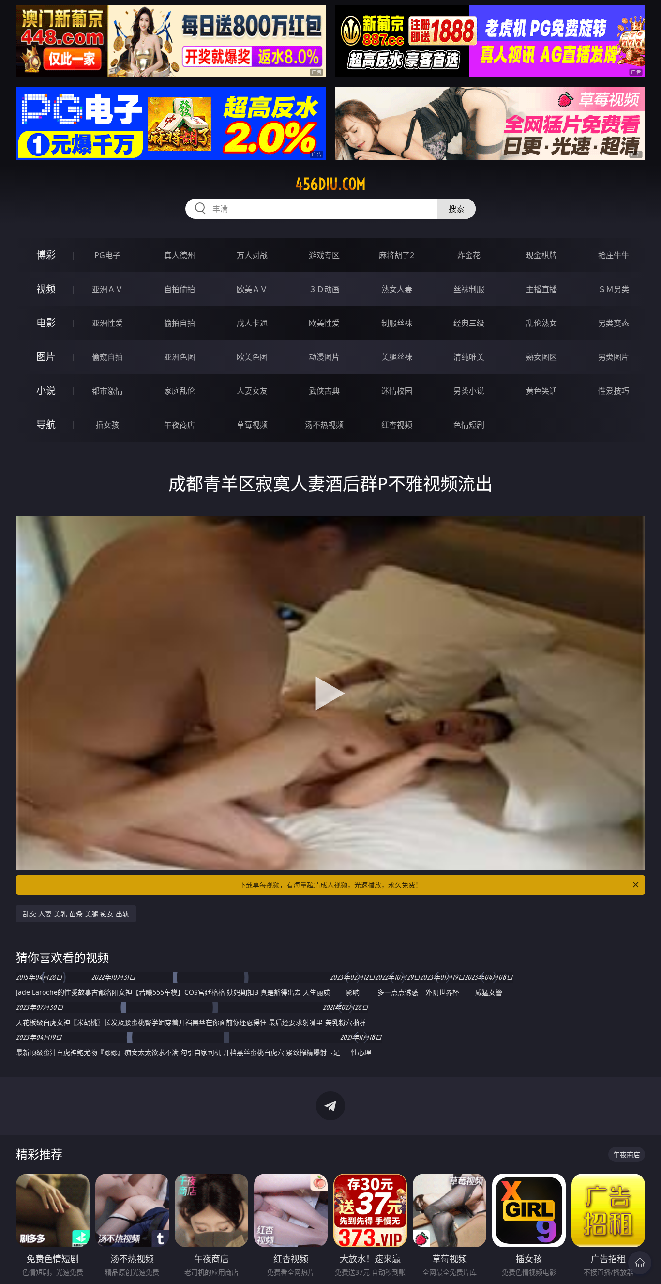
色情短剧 (468, 424)
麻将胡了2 (396, 255)
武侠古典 (324, 391)
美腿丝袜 (396, 357)
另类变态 (613, 323)
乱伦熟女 (541, 323)
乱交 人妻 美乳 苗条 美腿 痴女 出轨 (76, 913)
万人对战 (252, 255)
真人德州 (179, 255)
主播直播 (541, 289)
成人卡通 (252, 323)
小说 (46, 390)
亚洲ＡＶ (107, 289)
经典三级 (468, 323)
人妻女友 (252, 391)
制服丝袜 (396, 323)
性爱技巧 (613, 391)
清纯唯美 (468, 357)
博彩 (46, 255)
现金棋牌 (541, 255)
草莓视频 (252, 424)
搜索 (456, 208)
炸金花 (469, 255)
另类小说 (468, 391)
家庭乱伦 (179, 391)
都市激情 (107, 391)
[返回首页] (639, 1262)
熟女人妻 (396, 289)
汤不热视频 (324, 424)
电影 (46, 322)
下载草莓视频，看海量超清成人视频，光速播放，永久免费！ (330, 884)
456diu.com (330, 184)
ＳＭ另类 (613, 289)
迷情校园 (396, 391)
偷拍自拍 (179, 323)
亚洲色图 (179, 357)
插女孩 (107, 424)
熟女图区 (541, 357)
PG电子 (107, 255)
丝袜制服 (468, 289)
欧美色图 (252, 357)
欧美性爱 (324, 323)
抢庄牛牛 (613, 255)
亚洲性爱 (107, 323)
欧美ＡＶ (252, 289)
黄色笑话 (541, 391)
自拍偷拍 (179, 289)
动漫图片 (324, 357)
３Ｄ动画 (324, 289)
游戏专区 (324, 255)
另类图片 (613, 357)
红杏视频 (396, 424)
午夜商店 (179, 424)
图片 (46, 356)
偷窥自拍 (107, 357)
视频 (46, 288)
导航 (46, 424)
